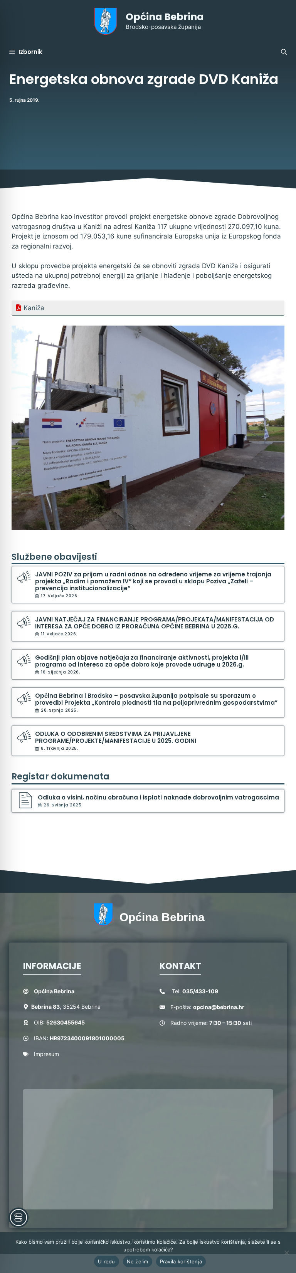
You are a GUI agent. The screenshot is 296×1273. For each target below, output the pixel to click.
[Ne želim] (286, 1252)
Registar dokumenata (60, 777)
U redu (106, 1261)
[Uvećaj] (274, 335)
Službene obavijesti (54, 557)
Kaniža (34, 308)
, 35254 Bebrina (66, 1006)
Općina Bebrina (165, 17)
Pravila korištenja (181, 1261)
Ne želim (137, 1261)
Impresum (46, 1054)
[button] (284, 52)
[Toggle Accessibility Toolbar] (18, 1217)
